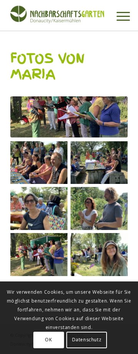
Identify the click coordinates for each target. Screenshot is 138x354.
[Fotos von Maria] (69, 116)
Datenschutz (87, 339)
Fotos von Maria (47, 66)
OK (48, 339)
